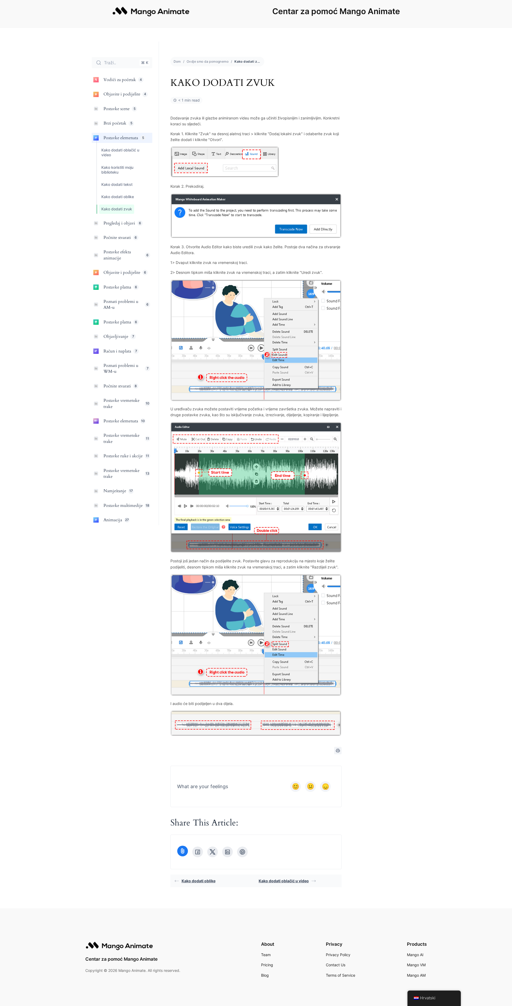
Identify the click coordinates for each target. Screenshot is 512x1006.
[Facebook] (197, 852)
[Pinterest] (242, 852)
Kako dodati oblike (198, 881)
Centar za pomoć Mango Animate (336, 11)
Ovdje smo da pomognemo (208, 61)
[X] (212, 852)
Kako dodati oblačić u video (284, 881)
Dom (177, 61)
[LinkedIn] (227, 852)
